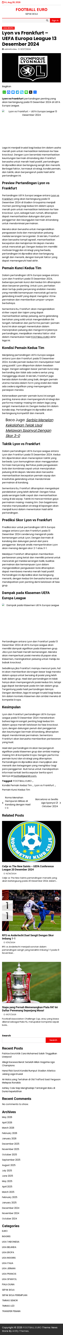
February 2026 (9, 1133)
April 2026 (7, 1122)
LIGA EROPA (8, 28)
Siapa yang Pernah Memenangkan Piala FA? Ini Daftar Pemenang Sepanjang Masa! (30, 1009)
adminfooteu (10, 49)
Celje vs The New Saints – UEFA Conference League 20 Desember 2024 (28, 868)
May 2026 (7, 1117)
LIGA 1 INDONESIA (10, 1241)
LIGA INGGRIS (9, 1257)
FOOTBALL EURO (31, 9)
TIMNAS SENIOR (10, 1300)
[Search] (47, 20)
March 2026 (8, 1127)
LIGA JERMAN (8, 1268)
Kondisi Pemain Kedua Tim (17, 785)
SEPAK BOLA (8, 1289)
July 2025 (7, 1170)
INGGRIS (6, 1236)
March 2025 (8, 1191)
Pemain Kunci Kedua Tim (16, 789)
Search (6, 1035)
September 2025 (11, 1159)
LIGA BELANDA (9, 1247)
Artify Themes (20, 1331)
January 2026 (9, 1138)
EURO (5, 1231)
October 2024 (9, 1218)
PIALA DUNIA (8, 1284)
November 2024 (10, 1213)
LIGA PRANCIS (9, 1273)
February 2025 (9, 1197)
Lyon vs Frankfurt (44, 785)
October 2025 (9, 1154)
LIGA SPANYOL (9, 1279)
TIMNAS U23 (8, 1305)
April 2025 (7, 1186)
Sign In (55, 20)
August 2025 (9, 1165)
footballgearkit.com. (25, 776)
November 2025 (10, 1149)
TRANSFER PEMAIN (11, 1311)
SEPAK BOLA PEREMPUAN (14, 1295)
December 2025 (10, 1143)
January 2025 (9, 1202)
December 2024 (10, 1208)
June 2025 (7, 1175)
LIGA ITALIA (7, 1263)
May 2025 (7, 1181)
